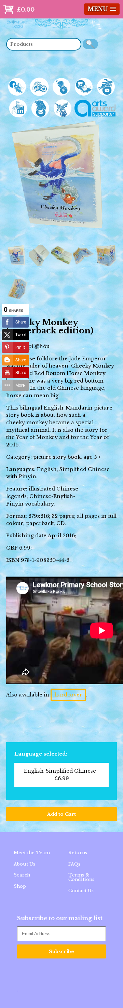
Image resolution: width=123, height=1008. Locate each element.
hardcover (68, 695)
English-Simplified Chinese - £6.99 (61, 775)
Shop (20, 886)
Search (22, 875)
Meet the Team (32, 852)
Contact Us (81, 890)
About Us (24, 864)
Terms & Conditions (81, 877)
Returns (77, 852)
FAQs (74, 864)
